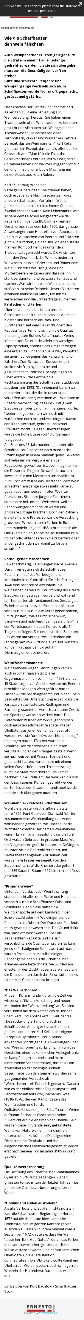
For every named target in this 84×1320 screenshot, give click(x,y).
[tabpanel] (42, 664)
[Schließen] (81, 3)
